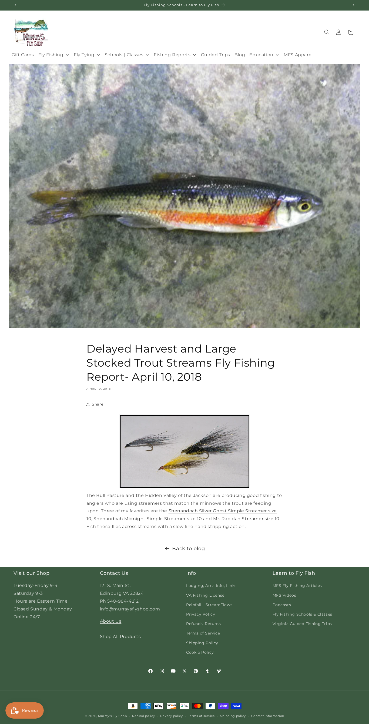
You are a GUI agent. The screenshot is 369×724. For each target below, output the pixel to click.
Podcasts (282, 604)
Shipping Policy (202, 642)
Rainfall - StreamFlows (209, 604)
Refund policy (143, 716)
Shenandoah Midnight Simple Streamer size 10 (147, 518)
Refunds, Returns (203, 623)
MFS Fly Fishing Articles (297, 585)
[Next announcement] (354, 5)
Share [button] (97, 404)
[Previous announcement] (15, 5)
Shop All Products (120, 636)
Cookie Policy (200, 652)
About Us (111, 621)
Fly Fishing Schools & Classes (302, 614)
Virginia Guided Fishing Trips (302, 623)
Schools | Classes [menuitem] (124, 54)
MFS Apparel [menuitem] (298, 54)
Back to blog (188, 549)
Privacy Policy (200, 614)
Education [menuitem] (261, 54)
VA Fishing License (205, 595)
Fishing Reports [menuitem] (172, 54)
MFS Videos (284, 595)
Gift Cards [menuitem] (23, 54)
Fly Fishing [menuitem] (50, 54)
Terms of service (201, 716)
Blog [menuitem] (239, 54)
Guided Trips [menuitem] (215, 54)
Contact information (267, 716)
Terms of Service (203, 633)
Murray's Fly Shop (112, 716)
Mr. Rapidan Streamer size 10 (246, 518)
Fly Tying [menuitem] (84, 54)
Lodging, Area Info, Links (211, 585)
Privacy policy (171, 716)
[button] (327, 32)
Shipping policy (233, 716)
